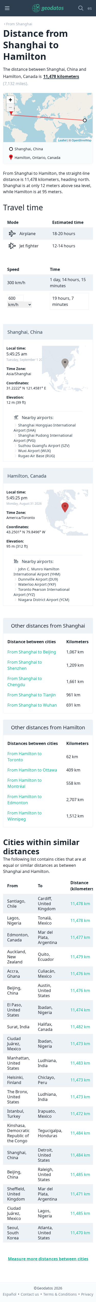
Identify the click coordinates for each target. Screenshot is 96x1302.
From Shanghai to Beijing (31, 652)
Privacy (87, 1294)
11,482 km (80, 1027)
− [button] (10, 107)
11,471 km (80, 1194)
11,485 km (80, 1174)
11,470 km (80, 1233)
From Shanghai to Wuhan (32, 705)
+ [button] (10, 100)
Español (9, 1294)
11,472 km (80, 1113)
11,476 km (80, 973)
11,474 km (80, 1010)
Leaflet (62, 140)
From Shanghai (19, 23)
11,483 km (80, 1063)
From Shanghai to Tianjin (31, 695)
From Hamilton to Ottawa (32, 770)
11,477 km (80, 937)
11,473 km (80, 1043)
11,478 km (80, 903)
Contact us (30, 1294)
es (90, 8)
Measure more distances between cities (48, 1259)
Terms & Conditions (60, 1294)
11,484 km (80, 1133)
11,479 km (80, 957)
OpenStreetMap (81, 140)
